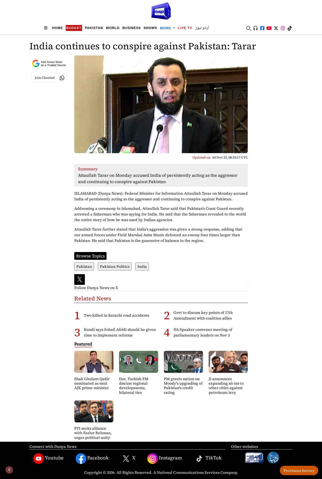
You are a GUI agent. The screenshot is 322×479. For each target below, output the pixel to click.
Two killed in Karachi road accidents (116, 315)
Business (131, 28)
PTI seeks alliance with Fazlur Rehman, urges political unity (93, 433)
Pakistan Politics (114, 266)
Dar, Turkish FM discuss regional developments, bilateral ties (133, 385)
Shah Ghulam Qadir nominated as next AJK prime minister (92, 383)
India (142, 266)
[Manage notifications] (9, 470)
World (113, 28)
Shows (150, 28)
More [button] (166, 28)
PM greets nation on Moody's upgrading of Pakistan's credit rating (183, 385)
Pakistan (94, 28)
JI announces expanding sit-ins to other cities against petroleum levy (226, 385)
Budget (74, 28)
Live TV (185, 28)
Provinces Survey (299, 470)
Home (57, 28)
